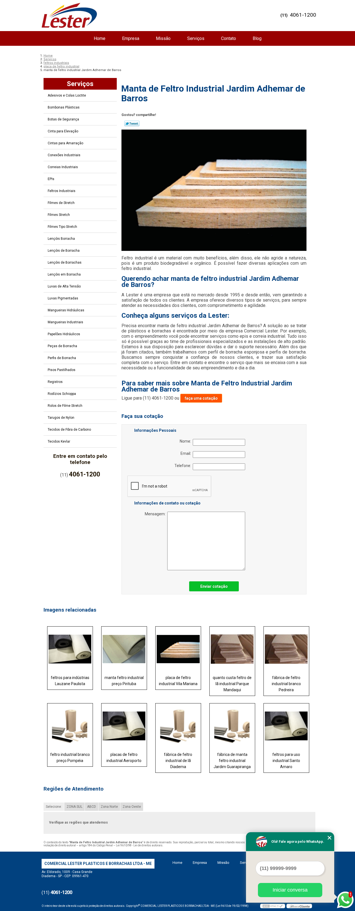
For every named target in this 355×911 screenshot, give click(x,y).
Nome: (186, 441)
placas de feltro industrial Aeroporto (123, 757)
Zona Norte (109, 807)
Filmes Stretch (59, 215)
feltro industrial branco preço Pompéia (70, 757)
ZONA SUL (74, 807)
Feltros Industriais (61, 191)
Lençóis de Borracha (64, 251)
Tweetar (132, 123)
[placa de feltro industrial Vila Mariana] (178, 649)
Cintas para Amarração (65, 143)
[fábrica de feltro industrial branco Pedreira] (286, 649)
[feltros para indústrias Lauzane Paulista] (70, 649)
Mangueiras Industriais (65, 322)
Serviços (195, 38)
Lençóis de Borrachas (65, 262)
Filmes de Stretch (61, 203)
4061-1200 (303, 15)
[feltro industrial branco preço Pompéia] (70, 726)
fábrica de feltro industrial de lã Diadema (178, 760)
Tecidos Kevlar (59, 441)
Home (99, 38)
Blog (257, 38)
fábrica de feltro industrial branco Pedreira (286, 683)
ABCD (91, 807)
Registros (55, 382)
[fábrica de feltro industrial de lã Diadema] (178, 726)
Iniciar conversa (290, 890)
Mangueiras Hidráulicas (66, 310)
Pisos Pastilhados (61, 370)
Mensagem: (156, 514)
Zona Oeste (132, 807)
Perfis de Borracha (62, 358)
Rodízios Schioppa (62, 394)
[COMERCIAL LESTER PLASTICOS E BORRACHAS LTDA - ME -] (69, 15)
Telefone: (183, 465)
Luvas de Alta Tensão (64, 286)
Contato (228, 38)
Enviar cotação (214, 586)
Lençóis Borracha (61, 239)
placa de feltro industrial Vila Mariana (178, 680)
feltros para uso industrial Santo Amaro (286, 760)
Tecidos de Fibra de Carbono (69, 429)
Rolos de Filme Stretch (65, 406)
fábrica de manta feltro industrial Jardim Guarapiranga (232, 760)
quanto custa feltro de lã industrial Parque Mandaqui (232, 683)
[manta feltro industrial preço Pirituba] (124, 649)
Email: (187, 453)
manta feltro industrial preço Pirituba (124, 680)
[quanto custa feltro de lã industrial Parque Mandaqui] (232, 649)
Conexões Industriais (64, 155)
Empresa (130, 38)
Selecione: (54, 807)
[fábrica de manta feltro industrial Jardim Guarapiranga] (232, 726)
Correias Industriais (63, 167)
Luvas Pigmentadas (63, 298)
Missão (163, 38)
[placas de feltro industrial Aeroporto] (124, 726)
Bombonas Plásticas (64, 107)
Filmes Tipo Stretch (62, 227)
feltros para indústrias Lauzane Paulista (70, 680)
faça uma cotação (201, 398)
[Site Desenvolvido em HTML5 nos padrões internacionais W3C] (272, 906)
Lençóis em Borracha (64, 274)
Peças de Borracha (62, 346)
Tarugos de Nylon (61, 418)
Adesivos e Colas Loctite (67, 95)
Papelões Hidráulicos (64, 334)
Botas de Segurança (63, 119)
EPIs (51, 179)
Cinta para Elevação (63, 131)
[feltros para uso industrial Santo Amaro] (286, 726)
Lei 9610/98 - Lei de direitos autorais (139, 845)
